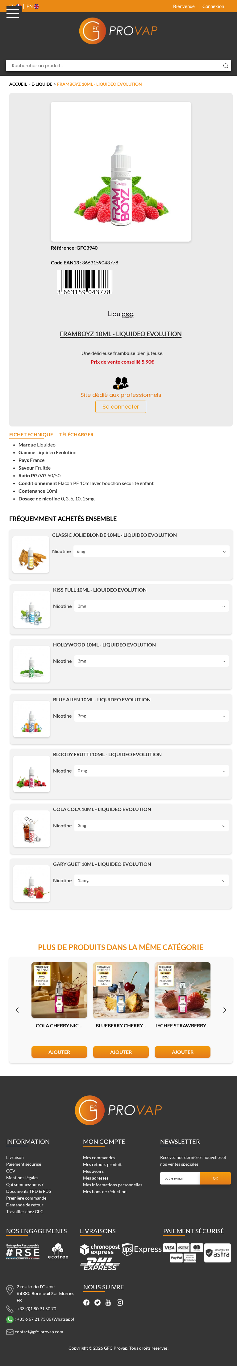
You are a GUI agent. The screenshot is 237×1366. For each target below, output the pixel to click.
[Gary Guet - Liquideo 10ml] (31, 883)
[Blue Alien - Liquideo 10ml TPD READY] (31, 719)
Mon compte (104, 1141)
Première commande (26, 1198)
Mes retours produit (102, 1164)
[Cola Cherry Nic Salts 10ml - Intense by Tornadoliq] (59, 990)
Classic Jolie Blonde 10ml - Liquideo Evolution (114, 534)
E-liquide (41, 84)
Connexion (213, 6)
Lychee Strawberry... (183, 1025)
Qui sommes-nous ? (25, 1184)
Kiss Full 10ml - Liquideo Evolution (100, 589)
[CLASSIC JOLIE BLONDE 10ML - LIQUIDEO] (30, 554)
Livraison (15, 1157)
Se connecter (120, 406)
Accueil (18, 84)
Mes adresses (95, 1177)
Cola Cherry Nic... (59, 1025)
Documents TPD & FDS (28, 1191)
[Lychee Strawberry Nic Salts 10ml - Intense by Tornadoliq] (182, 990)
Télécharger (76, 434)
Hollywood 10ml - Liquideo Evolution (104, 644)
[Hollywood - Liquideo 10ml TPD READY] (31, 664)
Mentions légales (22, 1177)
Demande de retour (25, 1204)
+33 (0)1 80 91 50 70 (36, 1308)
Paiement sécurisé (23, 1164)
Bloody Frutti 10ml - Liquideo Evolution (107, 754)
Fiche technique (31, 434)
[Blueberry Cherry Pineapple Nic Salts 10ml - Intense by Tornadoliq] (121, 990)
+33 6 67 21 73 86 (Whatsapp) (45, 1319)
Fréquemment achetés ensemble (63, 519)
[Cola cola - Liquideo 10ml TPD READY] (31, 828)
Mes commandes (99, 1157)
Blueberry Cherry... (121, 1025)
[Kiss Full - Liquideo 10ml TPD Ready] (31, 609)
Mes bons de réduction (105, 1191)
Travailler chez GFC (25, 1211)
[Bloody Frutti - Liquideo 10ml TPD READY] (31, 774)
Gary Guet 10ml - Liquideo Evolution (102, 864)
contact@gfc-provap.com (39, 1331)
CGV (10, 1170)
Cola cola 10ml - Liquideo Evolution (102, 809)
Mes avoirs (93, 1171)
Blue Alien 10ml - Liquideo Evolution (102, 699)
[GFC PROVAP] (118, 31)
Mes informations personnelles (112, 1184)
